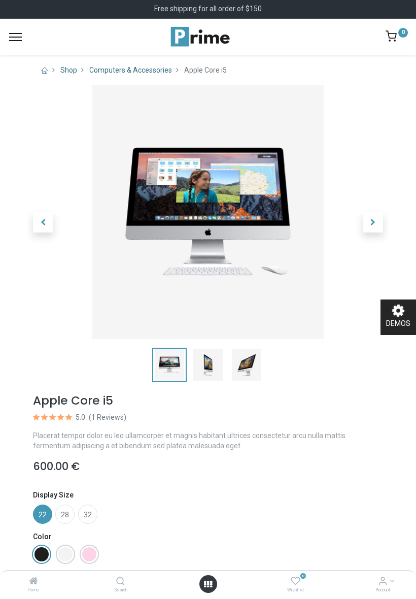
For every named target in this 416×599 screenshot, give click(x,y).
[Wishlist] (295, 582)
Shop (68, 70)
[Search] (120, 582)
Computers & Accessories (130, 70)
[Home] (33, 582)
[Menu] (15, 37)
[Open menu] (208, 584)
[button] (43, 222)
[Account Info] (383, 582)
